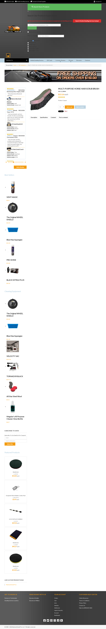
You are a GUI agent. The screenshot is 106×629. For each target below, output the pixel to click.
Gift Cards (49, 60)
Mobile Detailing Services (36, 60)
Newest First (32, 42)
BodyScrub (16, 472)
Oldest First (32, 44)
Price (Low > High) (34, 48)
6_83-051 (16, 521)
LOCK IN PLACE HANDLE (15, 519)
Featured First (33, 46)
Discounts (79, 60)
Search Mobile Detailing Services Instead (87, 21)
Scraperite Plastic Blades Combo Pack (16, 495)
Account (56, 613)
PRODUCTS (9, 60)
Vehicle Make (10, 103)
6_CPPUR (16, 474)
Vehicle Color (10, 130)
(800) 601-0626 (10, 1)
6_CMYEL (16, 544)
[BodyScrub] (16, 464)
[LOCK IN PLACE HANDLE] (16, 511)
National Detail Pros (11, 584)
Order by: (30, 40)
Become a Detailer (34, 598)
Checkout (87, 60)
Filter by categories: (33, 35)
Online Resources (83, 598)
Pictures (71, 60)
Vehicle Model (10, 105)
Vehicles (56, 605)
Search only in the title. (35, 32)
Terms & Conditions (84, 600)
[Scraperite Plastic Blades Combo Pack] (16, 487)
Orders (56, 598)
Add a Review (20, 167)
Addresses (57, 608)
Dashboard (57, 615)
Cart (55, 600)
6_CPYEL (16, 568)
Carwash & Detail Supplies (39, 1)
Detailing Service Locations (12, 600)
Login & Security (58, 610)
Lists (55, 603)
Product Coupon (62, 100)
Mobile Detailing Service (23, 1)
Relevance (37, 40)
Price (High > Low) (34, 50)
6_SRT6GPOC (16, 497)
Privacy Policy (82, 603)
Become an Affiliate (34, 600)
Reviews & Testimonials (11, 598)
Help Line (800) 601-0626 (85, 608)
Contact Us (82, 605)
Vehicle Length (11, 157)
